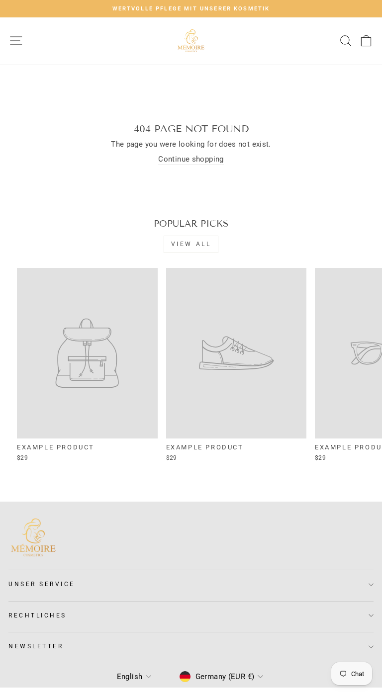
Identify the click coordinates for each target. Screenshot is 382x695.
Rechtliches (37, 615)
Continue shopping (190, 159)
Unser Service (41, 584)
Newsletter (35, 646)
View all (191, 244)
